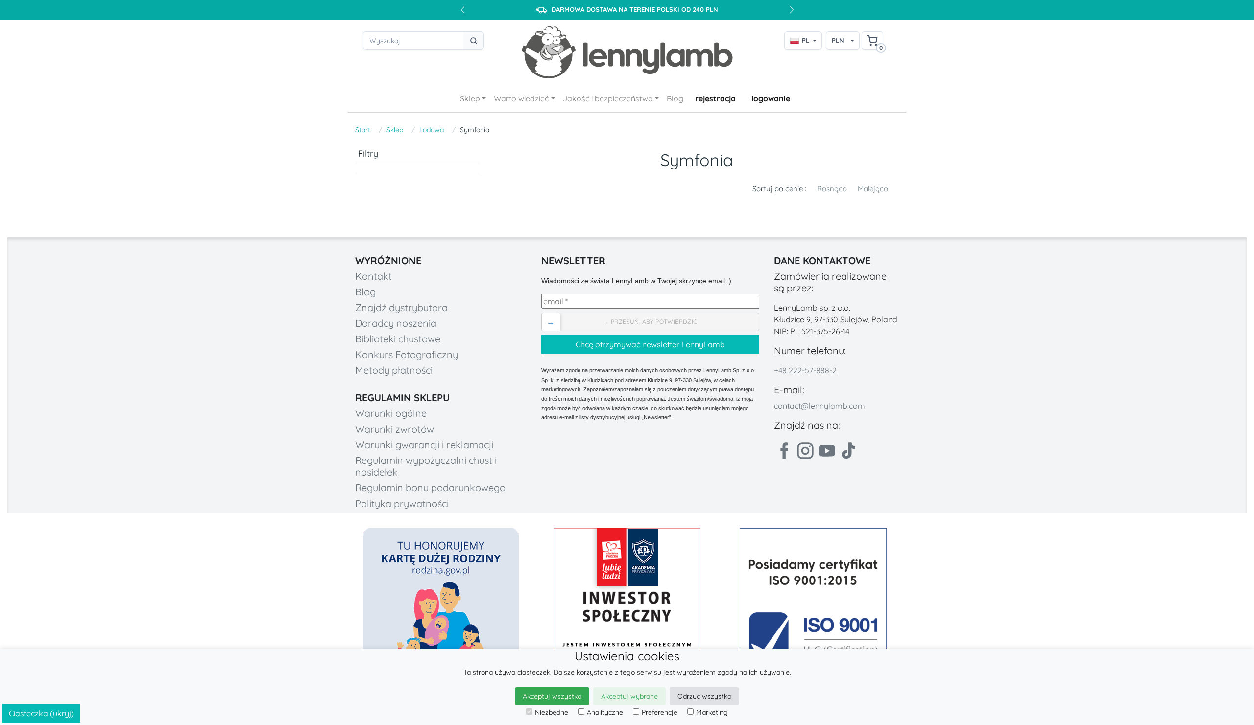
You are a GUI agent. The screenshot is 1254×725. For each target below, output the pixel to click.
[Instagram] (805, 450)
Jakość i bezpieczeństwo (608, 98)
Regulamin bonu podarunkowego (430, 488)
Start (362, 129)
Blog (675, 98)
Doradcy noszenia (395, 323)
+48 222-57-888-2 (805, 370)
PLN (838, 40)
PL (805, 40)
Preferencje (659, 712)
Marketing (712, 712)
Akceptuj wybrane (629, 696)
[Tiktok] (848, 450)
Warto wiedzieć (521, 98)
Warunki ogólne (391, 413)
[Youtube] (827, 450)
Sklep (470, 98)
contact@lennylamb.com (819, 406)
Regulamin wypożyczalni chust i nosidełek (426, 466)
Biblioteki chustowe (397, 339)
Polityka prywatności (402, 503)
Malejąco (873, 188)
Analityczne (605, 712)
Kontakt (373, 276)
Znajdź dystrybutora (401, 307)
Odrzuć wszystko (704, 696)
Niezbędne (551, 712)
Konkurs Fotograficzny (406, 354)
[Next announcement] (791, 10)
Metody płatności (394, 370)
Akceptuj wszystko (552, 696)
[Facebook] (784, 450)
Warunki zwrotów (394, 429)
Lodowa (431, 129)
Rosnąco (832, 188)
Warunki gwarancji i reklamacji (424, 444)
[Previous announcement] (462, 10)
